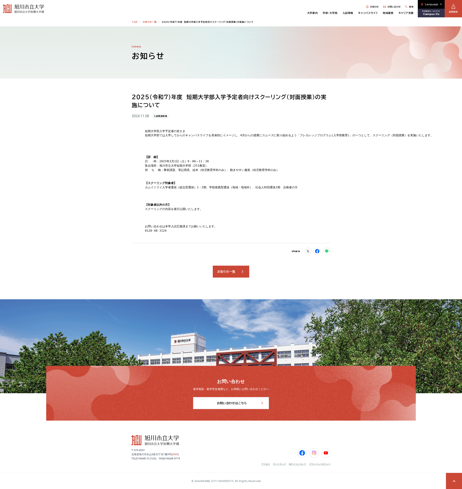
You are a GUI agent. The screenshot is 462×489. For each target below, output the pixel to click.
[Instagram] (314, 453)
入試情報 (348, 13)
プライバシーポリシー (320, 464)
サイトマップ (279, 464)
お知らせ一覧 (150, 22)
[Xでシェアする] (307, 251)
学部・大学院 (330, 13)
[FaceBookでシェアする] (317, 251)
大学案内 (312, 13)
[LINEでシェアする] (326, 251)
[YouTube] (326, 453)
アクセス (265, 464)
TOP (135, 22)
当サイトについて (297, 464)
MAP (175, 454)
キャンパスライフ (368, 13)
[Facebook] (302, 453)
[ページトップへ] (454, 481)
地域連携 (388, 13)
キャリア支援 (405, 13)
